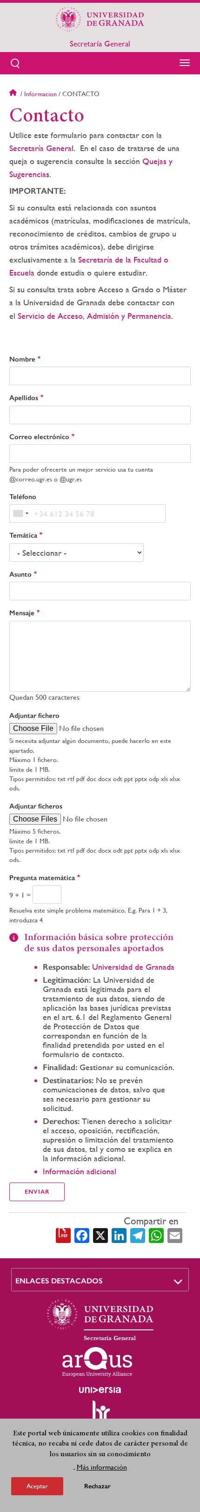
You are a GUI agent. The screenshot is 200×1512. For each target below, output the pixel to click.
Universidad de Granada (133, 967)
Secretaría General (100, 43)
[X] (100, 1234)
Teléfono (22, 497)
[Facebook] (81, 1234)
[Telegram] (137, 1234)
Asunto (20, 574)
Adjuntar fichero (34, 715)
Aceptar (37, 1486)
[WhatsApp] (156, 1234)
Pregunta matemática (42, 878)
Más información (102, 1467)
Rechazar (97, 1486)
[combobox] (20, 513)
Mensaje (21, 613)
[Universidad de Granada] (100, 19)
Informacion (40, 94)
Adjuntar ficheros (35, 806)
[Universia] (100, 1390)
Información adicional (79, 1171)
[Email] (174, 1234)
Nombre (22, 359)
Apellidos (23, 398)
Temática (23, 535)
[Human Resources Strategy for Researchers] (100, 1414)
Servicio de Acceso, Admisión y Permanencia (94, 316)
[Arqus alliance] (97, 1362)
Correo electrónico (39, 437)
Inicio (14, 94)
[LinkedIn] (119, 1234)
